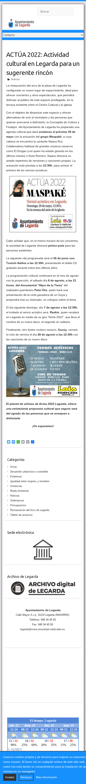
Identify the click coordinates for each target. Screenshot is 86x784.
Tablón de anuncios (21, 514)
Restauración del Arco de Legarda (29, 510)
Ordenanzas (17, 500)
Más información (46, 777)
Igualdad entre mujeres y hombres (30, 481)
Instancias (16, 486)
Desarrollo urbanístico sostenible (29, 471)
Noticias (15, 79)
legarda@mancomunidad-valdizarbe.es (42, 629)
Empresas (16, 476)
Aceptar (9, 777)
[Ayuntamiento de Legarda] (34, 24)
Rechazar (26, 777)
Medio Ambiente (19, 490)
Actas (13, 466)
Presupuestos (18, 505)
